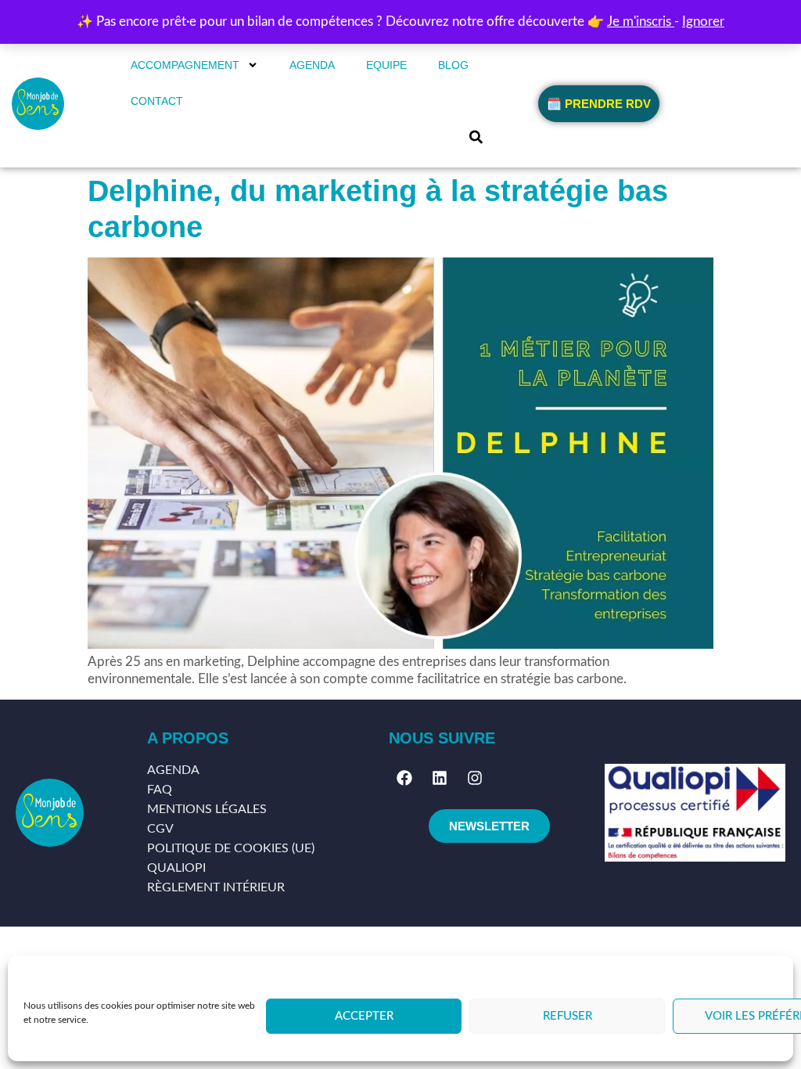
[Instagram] (474, 778)
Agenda (312, 65)
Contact (157, 101)
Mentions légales (207, 809)
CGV (160, 828)
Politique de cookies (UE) (230, 848)
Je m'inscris (640, 21)
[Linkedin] (439, 778)
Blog (453, 65)
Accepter (364, 1016)
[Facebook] (404, 778)
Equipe (386, 65)
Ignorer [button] (703, 21)
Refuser (567, 1016)
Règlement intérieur (216, 887)
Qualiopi (176, 868)
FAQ (159, 789)
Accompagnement (185, 65)
